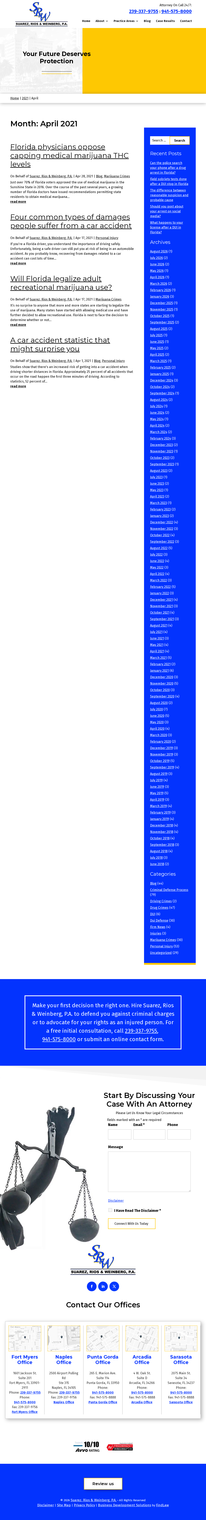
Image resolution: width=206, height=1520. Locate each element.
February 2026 (160, 290)
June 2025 (157, 342)
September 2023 (162, 464)
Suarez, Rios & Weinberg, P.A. (51, 176)
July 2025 (156, 335)
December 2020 (161, 677)
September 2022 (162, 542)
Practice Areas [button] (124, 21)
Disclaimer (116, 1201)
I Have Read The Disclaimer (137, 1210)
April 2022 (157, 574)
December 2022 (161, 522)
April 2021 (157, 651)
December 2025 (161, 303)
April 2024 (157, 425)
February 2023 (160, 509)
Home (86, 21)
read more (18, 202)
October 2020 (160, 690)
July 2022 (156, 554)
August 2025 (159, 329)
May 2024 (157, 419)
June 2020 (157, 716)
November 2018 (161, 832)
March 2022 (158, 580)
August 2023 (159, 471)
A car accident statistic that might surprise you (60, 344)
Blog (147, 21)
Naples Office (64, 1402)
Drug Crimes (159, 908)
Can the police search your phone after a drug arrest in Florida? (168, 168)
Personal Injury (107, 238)
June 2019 (157, 787)
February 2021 (160, 664)
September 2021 (162, 619)
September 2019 (162, 767)
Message (115, 1147)
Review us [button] (103, 1483)
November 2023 (161, 451)
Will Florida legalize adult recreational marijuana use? (61, 283)
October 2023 (160, 458)
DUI (152, 914)
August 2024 (159, 400)
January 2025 (159, 374)
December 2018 (161, 825)
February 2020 (160, 741)
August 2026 (159, 251)
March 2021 (158, 658)
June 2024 (157, 413)
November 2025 (161, 309)
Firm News (157, 927)
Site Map (64, 1505)
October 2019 (160, 761)
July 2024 (156, 406)
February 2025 (160, 367)
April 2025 (157, 355)
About (100, 21)
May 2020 (157, 722)
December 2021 (161, 600)
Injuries (155, 933)
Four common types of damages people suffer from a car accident (71, 221)
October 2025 (160, 316)
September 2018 (162, 845)
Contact (186, 21)
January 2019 (159, 819)
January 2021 (159, 671)
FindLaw (162, 1505)
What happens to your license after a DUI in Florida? (166, 227)
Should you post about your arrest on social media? (166, 211)
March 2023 (158, 503)
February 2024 (160, 438)
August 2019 (159, 774)
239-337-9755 (143, 11)
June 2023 (157, 484)
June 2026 (157, 264)
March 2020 (158, 735)
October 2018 (160, 838)
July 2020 (156, 709)
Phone (172, 1125)
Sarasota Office (181, 1402)
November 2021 (161, 606)
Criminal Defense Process (169, 890)
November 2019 (161, 754)
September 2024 (162, 393)
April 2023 (157, 496)
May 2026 (157, 271)
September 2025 (162, 322)
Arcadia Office (141, 1402)
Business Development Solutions (124, 1505)
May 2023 (157, 490)
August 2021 (158, 625)
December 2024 (161, 380)
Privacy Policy (84, 1505)
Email (139, 1125)
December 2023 (161, 445)
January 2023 (159, 516)
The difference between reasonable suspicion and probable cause (169, 195)
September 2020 (162, 696)
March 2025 (158, 361)
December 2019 (161, 748)
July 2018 (156, 858)
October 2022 (160, 535)
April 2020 (157, 729)
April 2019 (157, 800)
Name (112, 1125)
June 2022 (157, 561)
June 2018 (157, 864)
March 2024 (158, 432)
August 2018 (159, 851)
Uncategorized (161, 953)
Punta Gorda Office (103, 1402)
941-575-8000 (176, 11)
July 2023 (156, 477)
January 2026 (159, 296)
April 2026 (157, 277)
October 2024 (160, 387)
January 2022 (159, 593)
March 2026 (158, 284)
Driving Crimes (161, 901)
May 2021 (156, 645)
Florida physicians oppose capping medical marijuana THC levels (69, 155)
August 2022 (159, 548)
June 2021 (157, 638)
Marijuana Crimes (117, 176)
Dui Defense (159, 920)
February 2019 (160, 812)
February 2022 (160, 587)
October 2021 (159, 612)
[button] (202, 1491)
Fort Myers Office (25, 1412)
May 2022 (157, 567)
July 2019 (156, 780)
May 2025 (157, 348)
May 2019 (157, 793)
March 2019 (158, 806)
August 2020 (159, 703)
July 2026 (156, 258)
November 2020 (161, 683)
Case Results (165, 21)
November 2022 (161, 529)
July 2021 (156, 632)
